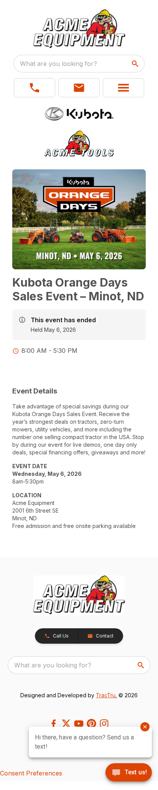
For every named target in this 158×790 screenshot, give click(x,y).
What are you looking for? (58, 63)
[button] (34, 87)
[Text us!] (128, 773)
